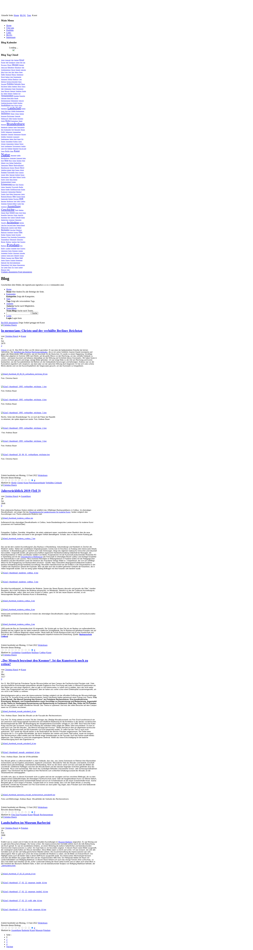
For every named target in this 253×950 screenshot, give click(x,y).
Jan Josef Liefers (11, 225)
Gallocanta (4, 98)
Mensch (17, 167)
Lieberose (3, 255)
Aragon (3, 260)
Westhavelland (12, 192)
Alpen (19, 86)
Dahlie (14, 177)
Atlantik (16, 255)
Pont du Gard (22, 148)
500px (7, 175)
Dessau (23, 129)
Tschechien (4, 203)
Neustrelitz (8, 187)
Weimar (14, 265)
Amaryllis (20, 215)
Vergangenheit (7, 96)
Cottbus (23, 201)
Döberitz (3, 163)
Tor (13, 267)
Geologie (11, 227)
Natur (5, 154)
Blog (9, 217)
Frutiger (22, 248)
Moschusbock (19, 89)
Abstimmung (17, 134)
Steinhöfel (13, 248)
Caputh (6, 267)
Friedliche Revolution (7, 103)
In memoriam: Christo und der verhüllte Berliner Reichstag (41, 330)
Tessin (19, 81)
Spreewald (8, 60)
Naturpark (12, 175)
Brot (9, 111)
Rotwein (7, 91)
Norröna (16, 199)
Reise (6, 160)
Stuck (2, 146)
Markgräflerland (19, 165)
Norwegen (3, 84)
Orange (7, 260)
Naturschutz (18, 220)
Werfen (5, 93)
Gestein (3, 194)
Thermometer (4, 165)
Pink (8, 262)
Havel (22, 168)
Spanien (21, 184)
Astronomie (4, 79)
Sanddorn (14, 242)
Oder (12, 60)
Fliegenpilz (10, 137)
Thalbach (15, 93)
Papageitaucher (17, 77)
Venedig (3, 223)
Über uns (10, 28)
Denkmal (8, 74)
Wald (7, 62)
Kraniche (22, 96)
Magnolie (12, 91)
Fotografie (11, 172)
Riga (5, 148)
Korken (23, 108)
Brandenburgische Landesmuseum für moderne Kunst (49, 512)
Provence (4, 65)
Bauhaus (3, 245)
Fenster (3, 141)
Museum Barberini (65, 842)
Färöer (21, 144)
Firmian (22, 255)
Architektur (13, 222)
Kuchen (23, 189)
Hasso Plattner (13, 179)
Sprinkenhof (4, 253)
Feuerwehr (17, 116)
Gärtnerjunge (4, 251)
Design (15, 64)
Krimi (20, 105)
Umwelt (17, 217)
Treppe (3, 151)
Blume (17, 258)
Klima (24, 213)
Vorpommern (17, 146)
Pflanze (14, 74)
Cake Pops (4, 225)
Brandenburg (16, 124)
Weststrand (13, 155)
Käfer (8, 270)
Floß (10, 265)
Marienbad (15, 148)
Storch (2, 111)
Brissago (23, 134)
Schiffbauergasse (15, 189)
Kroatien (15, 118)
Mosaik (16, 98)
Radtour (7, 77)
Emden (13, 235)
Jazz (24, 62)
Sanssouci (4, 237)
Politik (3, 121)
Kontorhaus (4, 217)
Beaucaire (3, 124)
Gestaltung (12, 62)
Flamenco (8, 235)
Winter (13, 113)
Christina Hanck (11, 336)
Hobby (3, 248)
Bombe (24, 91)
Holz (2, 129)
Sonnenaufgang (17, 132)
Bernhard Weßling (12, 203)
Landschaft (14, 108)
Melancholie (5, 227)
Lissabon (8, 248)
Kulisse (3, 235)
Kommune (4, 116)
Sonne (22, 175)
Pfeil (21, 62)
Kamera (3, 189)
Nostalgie (22, 242)
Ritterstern (15, 251)
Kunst (17, 151)
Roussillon (4, 215)
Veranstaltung (5, 239)
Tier (2, 267)
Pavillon (10, 253)
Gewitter (18, 235)
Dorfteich (17, 175)
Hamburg (16, 79)
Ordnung (16, 144)
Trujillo (23, 177)
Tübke (10, 118)
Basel (7, 213)
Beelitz (21, 187)
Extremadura (21, 237)
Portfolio (10, 30)
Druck (3, 77)
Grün (9, 72)
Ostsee (3, 258)
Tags (29, 15)
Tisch (16, 210)
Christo (3, 187)
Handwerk (3, 262)
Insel (13, 258)
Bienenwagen (17, 194)
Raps (12, 105)
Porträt (3, 62)
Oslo (21, 245)
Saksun (11, 139)
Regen (21, 72)
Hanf (18, 242)
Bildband (10, 148)
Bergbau (22, 223)
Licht (3, 132)
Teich (6, 111)
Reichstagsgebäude (6, 182)
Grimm (14, 160)
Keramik (18, 70)
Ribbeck (18, 177)
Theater (20, 121)
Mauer (11, 151)
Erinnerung (6, 184)
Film (20, 232)
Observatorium (21, 265)
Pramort (17, 170)
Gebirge (13, 217)
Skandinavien (5, 167)
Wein (12, 72)
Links (8, 32)
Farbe (3, 74)
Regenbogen (19, 260)
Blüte (14, 196)
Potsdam (13, 245)
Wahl (2, 89)
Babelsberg (11, 67)
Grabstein (10, 127)
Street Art (21, 100)
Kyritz (6, 72)
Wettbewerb (4, 118)
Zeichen (20, 103)
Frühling (10, 84)
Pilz (22, 139)
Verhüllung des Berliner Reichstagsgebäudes (31, 352)
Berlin (7, 151)
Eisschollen (14, 237)
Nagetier (22, 113)
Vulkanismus (8, 132)
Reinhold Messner (6, 196)
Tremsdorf (10, 134)
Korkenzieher (7, 129)
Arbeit (22, 170)
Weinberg (19, 230)
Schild (15, 103)
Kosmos (12, 167)
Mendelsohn (4, 127)
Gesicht (18, 196)
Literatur (20, 251)
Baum (23, 84)
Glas (17, 184)
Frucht (16, 267)
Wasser (11, 165)
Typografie (15, 187)
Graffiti (19, 155)
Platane (23, 217)
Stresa (16, 213)
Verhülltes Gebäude (6, 170)
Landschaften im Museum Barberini (25, 822)
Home (16, 15)
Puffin (18, 201)
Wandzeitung (20, 74)
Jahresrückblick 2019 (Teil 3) (21, 490)
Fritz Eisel (13, 230)
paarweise (23, 70)
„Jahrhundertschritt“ (8, 866)
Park (12, 129)
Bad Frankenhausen (15, 262)
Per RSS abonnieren (9, 323)
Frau (9, 237)
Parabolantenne (5, 139)
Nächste (9, 947)
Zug (19, 93)
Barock (23, 196)
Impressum (10, 37)
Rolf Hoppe (4, 86)
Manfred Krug (4, 220)
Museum (3, 270)
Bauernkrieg (4, 134)
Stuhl (15, 227)
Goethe (19, 203)
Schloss (10, 79)
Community (16, 137)
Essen (2, 91)
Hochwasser (10, 116)
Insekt (15, 127)
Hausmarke (17, 129)
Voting (3, 60)
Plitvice (16, 105)
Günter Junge (10, 255)
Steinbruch (4, 206)
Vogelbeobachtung (6, 70)
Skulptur (8, 242)
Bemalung (18, 67)
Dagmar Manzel (20, 225)
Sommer (4, 172)
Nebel (13, 170)
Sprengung (12, 220)
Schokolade (13, 158)
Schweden (22, 253)
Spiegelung (10, 232)
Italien (10, 86)
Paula (7, 194)
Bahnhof (18, 192)
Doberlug (10, 93)
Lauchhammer (8, 146)
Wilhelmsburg (8, 89)
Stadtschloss (17, 163)
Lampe (23, 194)
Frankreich (4, 192)
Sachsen (19, 160)
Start (15, 201)
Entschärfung (9, 141)
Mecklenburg (5, 158)
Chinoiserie (16, 253)
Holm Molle (10, 98)
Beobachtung (14, 121)
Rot (2, 93)
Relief (19, 227)
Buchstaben (5, 230)
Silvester (3, 144)
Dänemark (13, 239)
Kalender (17, 84)
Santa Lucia (4, 67)
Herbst (8, 121)
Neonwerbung (21, 127)
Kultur (10, 251)
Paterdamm (4, 108)
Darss (9, 267)
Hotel (15, 139)
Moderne (10, 199)
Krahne (15, 141)
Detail (21, 60)
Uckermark (19, 158)
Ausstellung (14, 206)
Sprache (3, 175)
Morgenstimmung (6, 100)
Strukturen (10, 201)
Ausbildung (6, 105)
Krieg (18, 248)
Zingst (20, 141)
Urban (17, 113)
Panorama (8, 258)
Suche (34, 313)
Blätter (11, 194)
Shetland (16, 60)
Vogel (20, 213)
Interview (10, 215)
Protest (15, 215)
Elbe (23, 67)
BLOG (23, 15)
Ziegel (7, 179)
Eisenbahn (16, 96)
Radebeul (14, 86)
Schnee (18, 62)
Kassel (19, 139)
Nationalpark (5, 265)
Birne (23, 160)
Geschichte (7, 209)
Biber (2, 72)
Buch (13, 184)
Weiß (10, 177)
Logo (7, 163)
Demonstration (5, 177)
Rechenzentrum (20, 111)
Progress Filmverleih (12, 81)
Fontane (13, 182)
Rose (10, 160)
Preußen (8, 189)
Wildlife (13, 111)
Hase (22, 203)
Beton (16, 172)
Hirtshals (21, 65)
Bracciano (3, 201)
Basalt (14, 89)
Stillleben (5, 113)
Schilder (3, 137)
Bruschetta (20, 118)
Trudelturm (19, 91)
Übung (9, 65)
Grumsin (21, 172)
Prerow (23, 86)
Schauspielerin (10, 144)
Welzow (17, 72)
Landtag (20, 267)
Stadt (21, 258)
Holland (11, 163)
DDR (21, 199)
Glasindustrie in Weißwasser (32, 557)
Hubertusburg (14, 100)
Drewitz (13, 70)
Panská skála (4, 199)
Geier (11, 77)
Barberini (4, 232)
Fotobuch (12, 260)
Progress (16, 232)
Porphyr (3, 179)
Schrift (12, 213)
